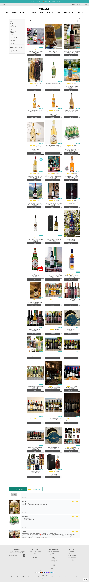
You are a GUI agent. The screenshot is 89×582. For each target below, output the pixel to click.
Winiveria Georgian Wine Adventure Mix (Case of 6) (35, 387)
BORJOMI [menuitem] (48, 12)
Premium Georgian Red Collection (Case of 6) (35, 448)
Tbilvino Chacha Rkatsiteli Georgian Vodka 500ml (35, 240)
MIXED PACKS (13, 26)
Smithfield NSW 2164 (72, 555)
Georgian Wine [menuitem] (13, 12)
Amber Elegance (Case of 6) (53, 301)
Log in (73, 4)
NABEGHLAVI (13, 31)
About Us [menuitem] (80, 12)
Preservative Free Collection (35, 420)
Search (11, 45)
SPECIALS (12, 38)
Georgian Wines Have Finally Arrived (35, 554)
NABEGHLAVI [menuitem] (41, 12)
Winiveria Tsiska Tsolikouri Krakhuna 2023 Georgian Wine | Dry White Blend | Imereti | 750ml (35, 148)
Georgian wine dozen (35, 471)
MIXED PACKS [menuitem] (23, 12)
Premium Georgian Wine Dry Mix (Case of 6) (72, 354)
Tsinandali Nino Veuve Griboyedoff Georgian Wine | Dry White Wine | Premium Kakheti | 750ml (72, 176)
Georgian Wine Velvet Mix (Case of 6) (53, 330)
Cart (86, 4)
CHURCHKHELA (13, 37)
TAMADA (44, 9)
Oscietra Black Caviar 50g (72, 329)
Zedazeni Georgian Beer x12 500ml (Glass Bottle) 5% (35, 274)
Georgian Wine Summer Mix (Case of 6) (72, 299)
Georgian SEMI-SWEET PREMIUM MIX (72, 420)
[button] (33, 50)
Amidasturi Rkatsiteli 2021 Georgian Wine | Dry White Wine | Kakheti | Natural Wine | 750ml (71, 86)
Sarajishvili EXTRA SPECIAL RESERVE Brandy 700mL (53, 473)
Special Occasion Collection (71, 387)
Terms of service (13, 50)
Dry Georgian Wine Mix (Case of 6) (35, 329)
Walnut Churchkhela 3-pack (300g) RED (35, 85)
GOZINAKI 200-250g (53, 51)
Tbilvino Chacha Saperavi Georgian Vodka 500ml (72, 202)
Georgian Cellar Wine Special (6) (53, 387)
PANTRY (12, 34)
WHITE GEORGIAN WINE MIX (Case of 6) (35, 354)
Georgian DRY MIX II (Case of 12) (72, 448)
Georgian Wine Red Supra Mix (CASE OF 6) (53, 354)
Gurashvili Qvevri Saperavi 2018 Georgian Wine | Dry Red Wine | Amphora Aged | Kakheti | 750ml (35, 203)
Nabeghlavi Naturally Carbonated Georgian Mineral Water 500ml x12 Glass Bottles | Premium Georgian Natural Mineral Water (72, 148)
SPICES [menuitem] (58, 12)
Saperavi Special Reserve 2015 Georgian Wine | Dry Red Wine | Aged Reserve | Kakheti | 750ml (54, 203)
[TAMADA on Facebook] (70, 560)
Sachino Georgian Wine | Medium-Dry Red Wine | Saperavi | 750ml (72, 52)
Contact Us (72, 551)
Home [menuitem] (6, 12)
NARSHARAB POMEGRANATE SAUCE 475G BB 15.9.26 (35, 52)
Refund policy (13, 51)
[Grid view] (78, 21)
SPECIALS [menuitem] (74, 12)
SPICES (11, 35)
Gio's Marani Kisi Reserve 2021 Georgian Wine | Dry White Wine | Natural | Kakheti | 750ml (35, 176)
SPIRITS (11, 29)
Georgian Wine (13, 25)
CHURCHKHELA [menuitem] (66, 12)
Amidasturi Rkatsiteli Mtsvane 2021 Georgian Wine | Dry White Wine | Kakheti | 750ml (53, 85)
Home (11, 23)
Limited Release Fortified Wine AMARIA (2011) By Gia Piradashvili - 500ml (35, 301)
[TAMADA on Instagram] (79, 18)
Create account (78, 4)
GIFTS (11, 28)
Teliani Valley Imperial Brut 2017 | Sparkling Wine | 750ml (54, 240)
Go (24, 555)
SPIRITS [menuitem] (34, 12)
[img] (31, 489)
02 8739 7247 (72, 553)
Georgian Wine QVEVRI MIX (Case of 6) (54, 418)
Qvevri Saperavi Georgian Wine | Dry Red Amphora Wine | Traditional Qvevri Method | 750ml (53, 176)
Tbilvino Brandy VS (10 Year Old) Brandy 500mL (72, 276)
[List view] (79, 21)
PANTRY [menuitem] (53, 12)
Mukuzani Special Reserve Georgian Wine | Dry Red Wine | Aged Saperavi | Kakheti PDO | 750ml (54, 275)
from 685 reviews (38, 489)
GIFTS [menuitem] (29, 12)
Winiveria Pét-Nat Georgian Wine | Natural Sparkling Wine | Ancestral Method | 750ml (72, 112)
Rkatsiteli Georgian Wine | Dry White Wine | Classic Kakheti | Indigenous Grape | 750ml (35, 112)
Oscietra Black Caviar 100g (53, 447)
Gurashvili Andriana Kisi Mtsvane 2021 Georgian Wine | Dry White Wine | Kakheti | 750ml (54, 147)
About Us (12, 40)
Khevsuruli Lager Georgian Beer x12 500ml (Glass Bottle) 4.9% (72, 238)
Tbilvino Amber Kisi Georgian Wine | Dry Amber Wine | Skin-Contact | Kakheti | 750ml (53, 113)
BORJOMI (12, 32)
